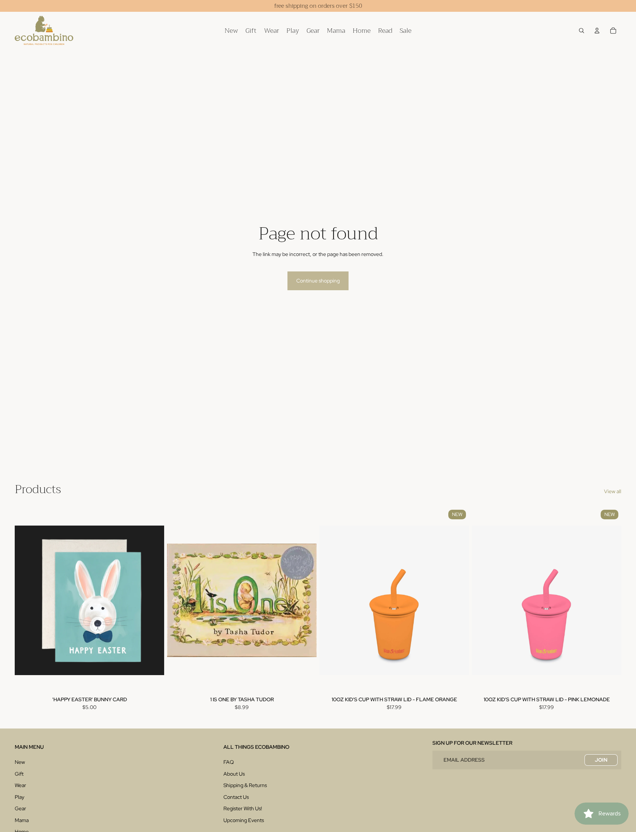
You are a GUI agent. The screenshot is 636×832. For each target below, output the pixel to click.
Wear (20, 785)
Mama (22, 820)
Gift (19, 773)
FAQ (228, 762)
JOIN (601, 759)
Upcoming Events (243, 820)
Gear (20, 808)
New (20, 762)
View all (612, 491)
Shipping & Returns (245, 785)
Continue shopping (318, 280)
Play (19, 797)
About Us (234, 773)
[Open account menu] (597, 30)
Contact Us (236, 797)
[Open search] (581, 30)
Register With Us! (242, 808)
